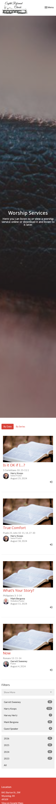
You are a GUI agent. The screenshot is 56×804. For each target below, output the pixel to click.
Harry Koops (27, 708)
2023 (27, 758)
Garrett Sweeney (27, 702)
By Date (7, 426)
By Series (20, 426)
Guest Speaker (27, 728)
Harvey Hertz (27, 715)
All (5, 765)
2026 (27, 738)
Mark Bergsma (27, 722)
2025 (27, 745)
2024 (27, 751)
